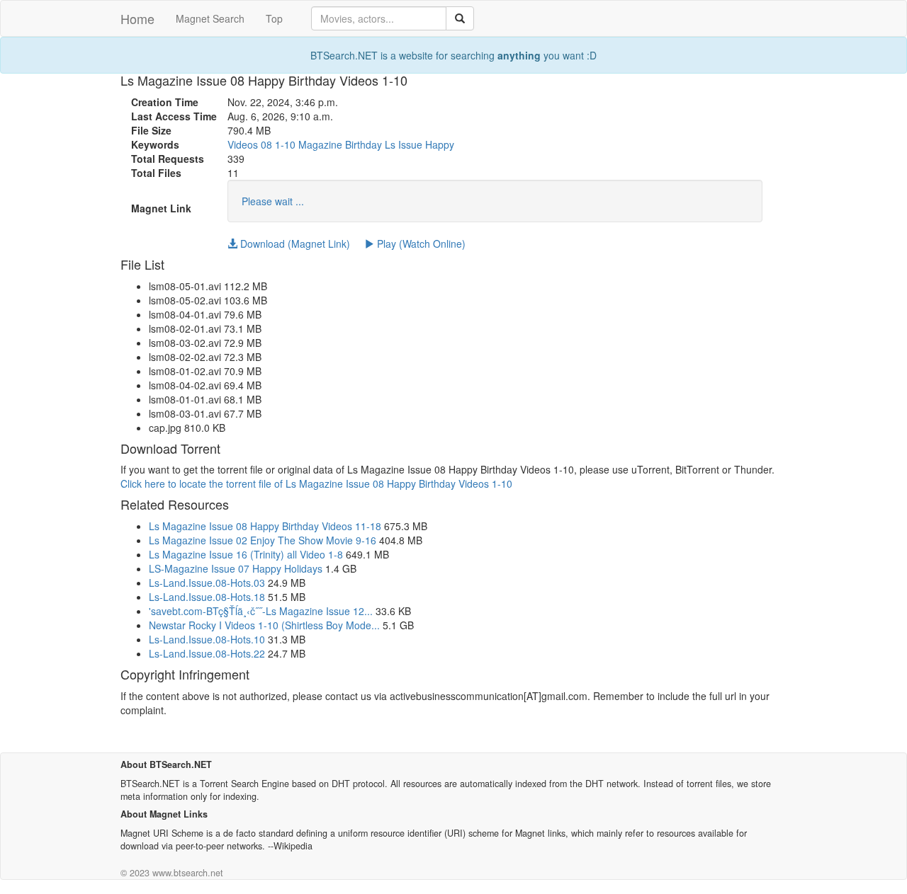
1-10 (285, 144)
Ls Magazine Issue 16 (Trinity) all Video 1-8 (246, 554)
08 (266, 144)
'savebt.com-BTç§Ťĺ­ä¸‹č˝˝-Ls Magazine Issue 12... (261, 611)
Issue (410, 144)
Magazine (320, 144)
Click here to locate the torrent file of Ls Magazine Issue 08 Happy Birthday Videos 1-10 (316, 483)
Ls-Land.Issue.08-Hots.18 (207, 597)
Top (274, 18)
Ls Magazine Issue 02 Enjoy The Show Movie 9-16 (262, 540)
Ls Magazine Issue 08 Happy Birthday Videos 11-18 (265, 526)
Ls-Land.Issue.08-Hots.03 (207, 582)
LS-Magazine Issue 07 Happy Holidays (235, 568)
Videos (242, 144)
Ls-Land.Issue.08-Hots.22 (207, 653)
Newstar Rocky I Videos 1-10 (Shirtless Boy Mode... (264, 625)
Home (137, 18)
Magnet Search (210, 18)
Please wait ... (273, 201)
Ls (390, 144)
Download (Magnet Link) (293, 243)
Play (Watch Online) (420, 243)
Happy (439, 144)
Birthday (363, 144)
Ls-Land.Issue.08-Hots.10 (207, 639)
